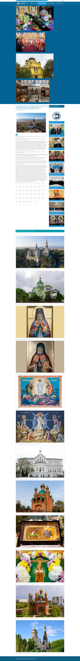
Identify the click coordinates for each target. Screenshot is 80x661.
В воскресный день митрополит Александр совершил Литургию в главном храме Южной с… (28, 269)
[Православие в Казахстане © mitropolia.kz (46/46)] (36, 203)
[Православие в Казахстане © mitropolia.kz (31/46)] (40, 195)
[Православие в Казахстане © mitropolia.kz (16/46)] (44, 188)
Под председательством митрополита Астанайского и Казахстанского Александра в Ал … (56, 187)
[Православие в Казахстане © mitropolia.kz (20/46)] (29, 191)
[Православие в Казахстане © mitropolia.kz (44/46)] (29, 203)
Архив (63, 0)
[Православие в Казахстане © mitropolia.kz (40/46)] (44, 199)
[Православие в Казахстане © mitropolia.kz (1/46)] (17, 184)
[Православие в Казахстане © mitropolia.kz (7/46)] (40, 184)
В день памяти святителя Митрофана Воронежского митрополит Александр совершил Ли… (28, 374)
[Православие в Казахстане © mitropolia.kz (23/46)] (40, 191)
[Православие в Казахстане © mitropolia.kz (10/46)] (21, 188)
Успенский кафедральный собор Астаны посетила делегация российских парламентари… (55, 213)
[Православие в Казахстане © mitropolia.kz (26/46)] (21, 195)
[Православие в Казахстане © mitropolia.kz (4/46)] (29, 184)
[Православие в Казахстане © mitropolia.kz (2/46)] (21, 184)
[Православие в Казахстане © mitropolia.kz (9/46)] (17, 188)
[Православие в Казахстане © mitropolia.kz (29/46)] (32, 195)
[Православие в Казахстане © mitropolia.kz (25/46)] (17, 195)
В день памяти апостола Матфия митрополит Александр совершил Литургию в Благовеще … (28, 304)
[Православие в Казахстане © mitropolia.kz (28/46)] (29, 195)
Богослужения (22, 110)
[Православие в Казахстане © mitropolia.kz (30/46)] (36, 195)
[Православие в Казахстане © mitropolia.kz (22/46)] (36, 191)
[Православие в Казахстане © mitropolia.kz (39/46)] (40, 199)
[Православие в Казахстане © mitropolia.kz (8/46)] (44, 184)
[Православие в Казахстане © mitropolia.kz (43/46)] (25, 203)
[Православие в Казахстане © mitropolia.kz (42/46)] (21, 203)
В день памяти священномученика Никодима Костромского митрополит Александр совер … (27, 339)
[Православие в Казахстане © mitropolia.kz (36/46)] (29, 199)
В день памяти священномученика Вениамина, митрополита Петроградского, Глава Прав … (27, 653)
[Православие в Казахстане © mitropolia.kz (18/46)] (21, 191)
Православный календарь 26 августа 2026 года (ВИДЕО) (56, 200)
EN (16, 134)
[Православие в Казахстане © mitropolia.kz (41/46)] (17, 203)
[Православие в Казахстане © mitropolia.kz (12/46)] (29, 188)
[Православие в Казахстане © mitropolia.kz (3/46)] (25, 184)
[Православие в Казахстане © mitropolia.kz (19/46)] (25, 191)
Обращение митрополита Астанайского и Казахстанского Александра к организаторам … (56, 149)
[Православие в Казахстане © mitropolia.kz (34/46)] (21, 199)
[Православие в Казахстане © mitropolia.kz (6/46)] (36, 184)
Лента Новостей (55, 106)
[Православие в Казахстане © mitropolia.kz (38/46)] (36, 199)
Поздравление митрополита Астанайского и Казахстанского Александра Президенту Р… (55, 135)
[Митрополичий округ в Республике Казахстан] (22, 3)
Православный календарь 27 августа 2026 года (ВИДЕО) (56, 161)
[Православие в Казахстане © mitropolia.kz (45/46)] (32, 203)
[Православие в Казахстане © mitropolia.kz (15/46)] (40, 188)
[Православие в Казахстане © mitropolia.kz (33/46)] (17, 199)
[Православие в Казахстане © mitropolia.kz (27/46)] (25, 195)
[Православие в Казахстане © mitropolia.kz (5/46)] (32, 184)
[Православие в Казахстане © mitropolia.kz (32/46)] (44, 195)
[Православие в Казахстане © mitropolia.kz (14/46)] (36, 188)
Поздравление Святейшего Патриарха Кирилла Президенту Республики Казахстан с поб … (55, 174)
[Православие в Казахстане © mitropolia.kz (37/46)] (32, 199)
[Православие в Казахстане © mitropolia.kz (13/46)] (32, 188)
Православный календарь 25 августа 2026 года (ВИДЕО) (56, 226)
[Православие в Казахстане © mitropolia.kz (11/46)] (25, 188)
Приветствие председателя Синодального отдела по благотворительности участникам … (55, 122)
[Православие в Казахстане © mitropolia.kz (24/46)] (44, 191)
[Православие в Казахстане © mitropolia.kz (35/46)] (25, 199)
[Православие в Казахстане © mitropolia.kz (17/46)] (17, 191)
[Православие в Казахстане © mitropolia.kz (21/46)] (32, 191)
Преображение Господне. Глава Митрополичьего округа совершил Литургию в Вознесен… (28, 409)
